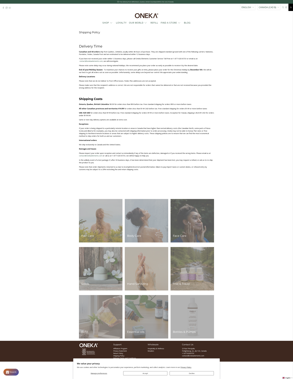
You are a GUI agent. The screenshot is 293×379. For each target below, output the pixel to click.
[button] (287, 378)
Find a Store (169, 22)
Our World (136, 22)
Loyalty (121, 22)
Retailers (151, 351)
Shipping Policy (118, 356)
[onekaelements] (146, 15)
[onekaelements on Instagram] (7, 8)
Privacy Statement (120, 351)
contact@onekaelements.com (91, 61)
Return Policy (118, 353)
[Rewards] (11, 372)
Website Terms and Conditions (124, 358)
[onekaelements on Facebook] (3, 8)
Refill (154, 22)
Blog (187, 22)
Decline (192, 373)
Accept (145, 373)
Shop (105, 22)
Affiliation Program (120, 348)
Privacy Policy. (186, 367)
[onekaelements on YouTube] (10, 8)
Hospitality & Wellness (156, 348)
